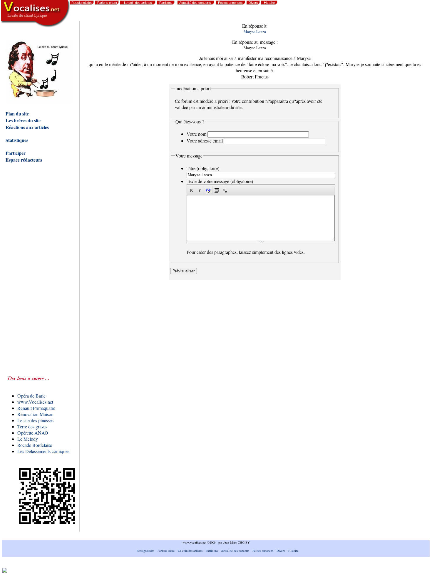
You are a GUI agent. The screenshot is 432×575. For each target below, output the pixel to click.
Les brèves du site (23, 120)
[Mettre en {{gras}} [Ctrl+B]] (191, 190)
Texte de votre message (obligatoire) (220, 181)
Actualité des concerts (195, 2)
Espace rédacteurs (24, 159)
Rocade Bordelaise (34, 445)
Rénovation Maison (35, 414)
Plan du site (17, 113)
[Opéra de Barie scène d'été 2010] (380, 14)
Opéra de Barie (31, 396)
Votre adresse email (205, 141)
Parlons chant (107, 2)
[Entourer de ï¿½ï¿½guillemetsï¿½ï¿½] (225, 190)
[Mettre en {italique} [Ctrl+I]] (199, 190)
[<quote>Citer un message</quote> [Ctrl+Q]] (216, 190)
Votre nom (196, 134)
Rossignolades (82, 2)
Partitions (166, 2)
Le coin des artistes (138, 2)
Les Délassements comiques (43, 451)
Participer (16, 153)
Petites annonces (230, 2)
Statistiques (17, 140)
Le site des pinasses (35, 420)
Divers (253, 2)
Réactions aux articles (27, 127)
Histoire (269, 2)
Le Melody (27, 439)
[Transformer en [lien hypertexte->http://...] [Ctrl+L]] (208, 190)
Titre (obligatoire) (203, 168)
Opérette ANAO (32, 433)
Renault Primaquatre (36, 408)
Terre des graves (32, 426)
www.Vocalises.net (35, 402)
